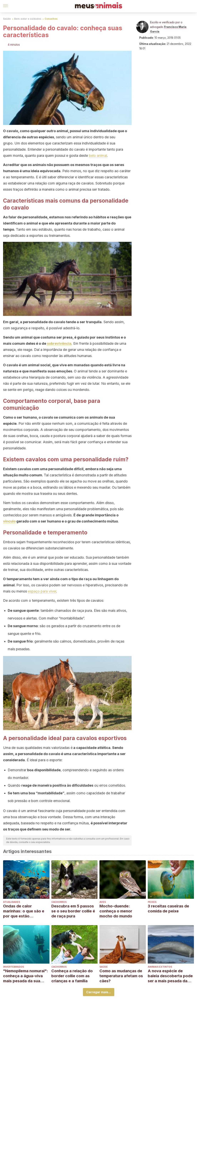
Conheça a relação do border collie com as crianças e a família (72, 976)
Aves (102, 901)
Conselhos (51, 18)
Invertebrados (13, 966)
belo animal (98, 156)
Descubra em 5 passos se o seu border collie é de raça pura (73, 911)
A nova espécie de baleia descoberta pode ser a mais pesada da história (170, 976)
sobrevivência (59, 343)
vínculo (9, 521)
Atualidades (11, 901)
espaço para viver (42, 591)
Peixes (152, 901)
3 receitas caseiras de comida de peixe (168, 908)
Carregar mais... (98, 992)
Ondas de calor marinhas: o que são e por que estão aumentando (23, 911)
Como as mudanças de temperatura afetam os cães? (121, 976)
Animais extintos (160, 966)
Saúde (7, 18)
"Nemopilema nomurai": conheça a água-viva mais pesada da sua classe (25, 976)
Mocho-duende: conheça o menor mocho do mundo (115, 911)
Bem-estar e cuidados (27, 18)
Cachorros (59, 901)
